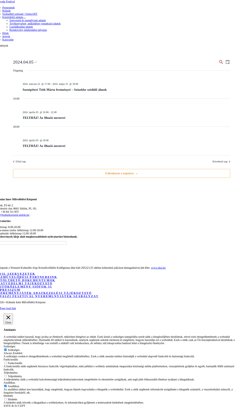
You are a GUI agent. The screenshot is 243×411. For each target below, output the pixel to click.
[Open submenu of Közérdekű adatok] (24, 18)
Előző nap (21, 161)
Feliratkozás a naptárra (119, 173)
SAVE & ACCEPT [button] (14, 405)
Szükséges (14, 349)
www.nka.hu (158, 267)
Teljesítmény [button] (11, 372)
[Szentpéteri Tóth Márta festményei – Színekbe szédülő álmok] (126, 77)
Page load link (8, 308)
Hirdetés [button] (8, 395)
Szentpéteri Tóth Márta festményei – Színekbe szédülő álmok (65, 89)
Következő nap (220, 161)
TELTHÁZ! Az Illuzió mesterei (44, 118)
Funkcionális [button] (11, 359)
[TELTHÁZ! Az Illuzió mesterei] (126, 106)
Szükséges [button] (9, 346)
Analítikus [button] (9, 382)
